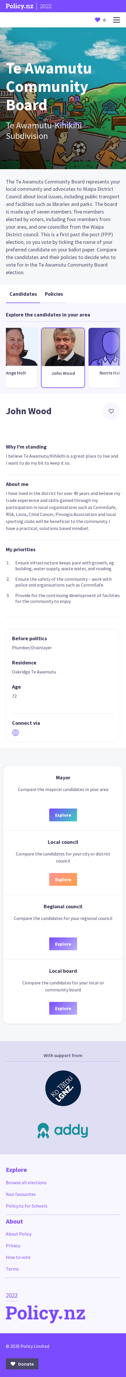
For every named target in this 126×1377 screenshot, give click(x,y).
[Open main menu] (116, 20)
